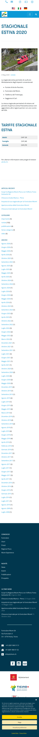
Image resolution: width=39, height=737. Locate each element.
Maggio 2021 (5, 361)
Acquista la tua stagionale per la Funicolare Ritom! (19, 201)
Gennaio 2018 (6, 450)
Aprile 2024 (5, 302)
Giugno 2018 (5, 435)
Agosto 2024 (5, 288)
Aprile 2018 (5, 442)
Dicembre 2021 (6, 343)
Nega (19, 722)
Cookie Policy (15, 733)
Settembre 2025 (7, 262)
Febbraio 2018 (6, 446)
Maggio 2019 (5, 409)
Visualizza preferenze (19, 727)
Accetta (19, 717)
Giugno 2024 (5, 295)
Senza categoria (7, 230)
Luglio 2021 (5, 354)
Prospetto (5, 578)
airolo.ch (4, 162)
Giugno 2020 (5, 380)
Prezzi (3, 545)
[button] (36, 700)
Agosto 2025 (5, 266)
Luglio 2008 (5, 512)
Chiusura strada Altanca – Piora (12, 198)
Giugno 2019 (5, 405)
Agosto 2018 (5, 427)
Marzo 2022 (5, 339)
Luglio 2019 (5, 402)
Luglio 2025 (5, 269)
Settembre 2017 (7, 461)
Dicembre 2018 (6, 416)
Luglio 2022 (5, 328)
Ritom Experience (7, 553)
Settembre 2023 (7, 310)
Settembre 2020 (7, 372)
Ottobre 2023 (6, 306)
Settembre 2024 (7, 284)
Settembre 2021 (7, 350)
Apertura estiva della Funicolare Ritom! (15, 205)
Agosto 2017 (5, 464)
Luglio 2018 (5, 431)
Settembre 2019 (7, 394)
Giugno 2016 (5, 490)
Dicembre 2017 (6, 453)
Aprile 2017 (5, 479)
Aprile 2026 (5, 255)
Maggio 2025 (5, 273)
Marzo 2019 (5, 413)
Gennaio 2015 (6, 494)
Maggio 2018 (5, 438)
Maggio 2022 (5, 336)
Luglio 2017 (5, 468)
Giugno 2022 (5, 332)
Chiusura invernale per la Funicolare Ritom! (16, 209)
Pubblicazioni (6, 574)
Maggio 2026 (5, 251)
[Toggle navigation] (29, 14)
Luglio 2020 (5, 376)
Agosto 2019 (5, 398)
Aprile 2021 (5, 365)
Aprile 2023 (5, 317)
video (3, 234)
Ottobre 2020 (6, 369)
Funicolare (5, 538)
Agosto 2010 (5, 505)
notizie (13, 75)
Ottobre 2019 (6, 391)
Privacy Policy (23, 733)
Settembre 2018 (7, 424)
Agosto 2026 (5, 244)
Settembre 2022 (7, 324)
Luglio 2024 (5, 291)
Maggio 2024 (5, 299)
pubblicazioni (6, 226)
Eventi (3, 571)
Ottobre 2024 (6, 280)
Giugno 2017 (5, 472)
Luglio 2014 (5, 497)
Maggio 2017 (5, 475)
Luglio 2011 (5, 501)
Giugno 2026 (5, 247)
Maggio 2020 (5, 383)
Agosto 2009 (5, 508)
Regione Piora (6, 549)
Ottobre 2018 (6, 420)
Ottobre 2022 (6, 321)
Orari (3, 542)
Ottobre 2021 (6, 347)
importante (5, 219)
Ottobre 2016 (6, 486)
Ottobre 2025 (6, 258)
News (3, 567)
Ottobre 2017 (6, 457)
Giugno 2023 (5, 313)
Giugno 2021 (5, 358)
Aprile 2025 (5, 277)
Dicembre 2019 (6, 387)
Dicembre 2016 (6, 483)
